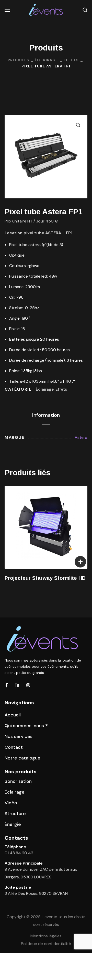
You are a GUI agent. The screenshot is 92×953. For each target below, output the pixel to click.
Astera (81, 437)
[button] (84, 10)
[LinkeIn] (17, 685)
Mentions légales (46, 936)
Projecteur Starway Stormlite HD (45, 578)
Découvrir (80, 561)
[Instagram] (28, 685)
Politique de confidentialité (46, 943)
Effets (71, 60)
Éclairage (46, 60)
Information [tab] (46, 415)
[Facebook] (7, 685)
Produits (18, 60)
